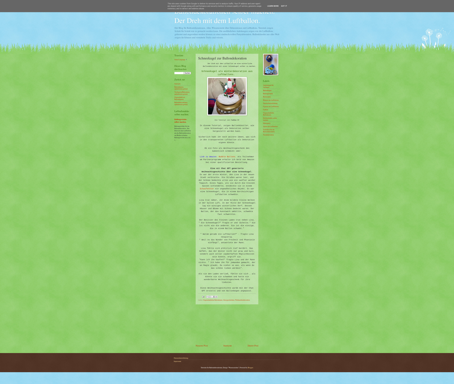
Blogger (250, 367)
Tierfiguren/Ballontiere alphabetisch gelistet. (182, 93)
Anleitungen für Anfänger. (268, 86)
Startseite (227, 345)
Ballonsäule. (267, 97)
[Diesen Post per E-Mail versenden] (207, 297)
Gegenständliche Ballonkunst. (213, 300)
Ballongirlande (268, 93)
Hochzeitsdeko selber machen (270, 119)
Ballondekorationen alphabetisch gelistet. (181, 103)
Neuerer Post (202, 345)
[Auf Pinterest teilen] (216, 297)
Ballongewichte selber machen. (180, 120)
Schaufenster (207, 189)
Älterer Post (252, 345)
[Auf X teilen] (212, 297)
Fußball (265, 109)
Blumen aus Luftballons (271, 100)
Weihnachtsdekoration (242, 300)
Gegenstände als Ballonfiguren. (179, 98)
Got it (284, 6)
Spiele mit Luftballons (270, 126)
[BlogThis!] (209, 297)
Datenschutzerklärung (270, 103)
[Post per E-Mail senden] (203, 296)
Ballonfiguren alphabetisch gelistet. (181, 88)
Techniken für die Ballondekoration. (269, 130)
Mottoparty (267, 123)
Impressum (177, 361)
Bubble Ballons (227, 157)
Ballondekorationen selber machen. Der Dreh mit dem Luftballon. (224, 15)
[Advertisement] (227, 324)
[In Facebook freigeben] (214, 297)
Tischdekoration (268, 135)
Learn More (273, 6)
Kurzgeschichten (228, 300)
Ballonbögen (267, 90)
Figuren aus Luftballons (271, 106)
